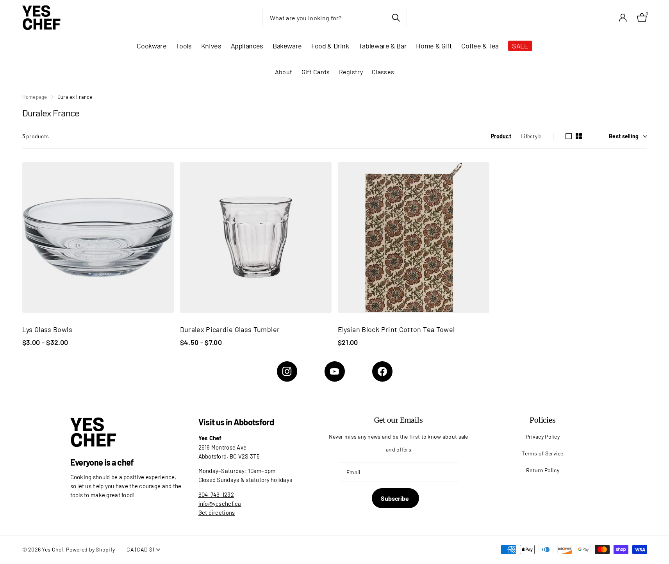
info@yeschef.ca (219, 503)
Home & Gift (434, 45)
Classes (383, 71)
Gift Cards (315, 71)
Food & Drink (330, 45)
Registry (351, 71)
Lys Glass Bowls (47, 329)
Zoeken (396, 17)
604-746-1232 (216, 494)
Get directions (216, 512)
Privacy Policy (543, 436)
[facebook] (382, 371)
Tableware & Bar (383, 45)
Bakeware (287, 45)
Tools (183, 45)
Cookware (151, 45)
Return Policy (542, 470)
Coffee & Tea (480, 45)
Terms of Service (543, 453)
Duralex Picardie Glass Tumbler (230, 329)
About (283, 71)
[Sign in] (623, 18)
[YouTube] (335, 371)
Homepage (34, 97)
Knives (211, 45)
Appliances (247, 45)
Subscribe (395, 498)
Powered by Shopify (90, 549)
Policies (543, 420)
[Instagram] (287, 371)
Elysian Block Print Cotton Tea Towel (396, 329)
